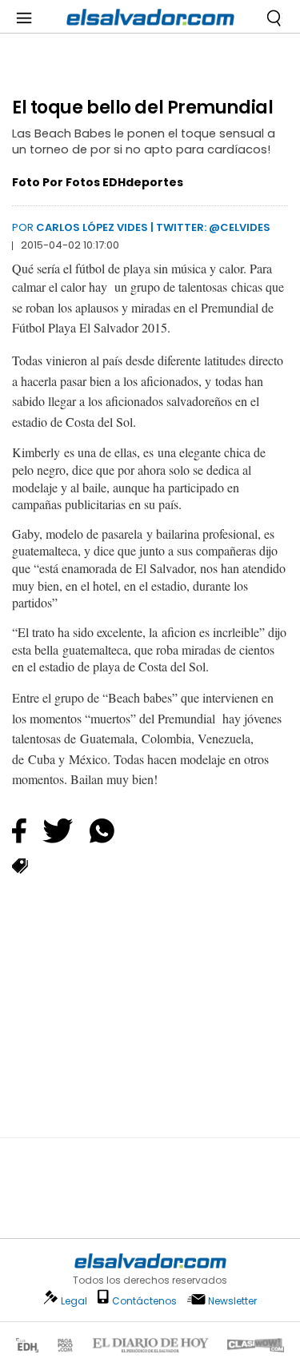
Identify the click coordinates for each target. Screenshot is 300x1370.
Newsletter (232, 1301)
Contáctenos (144, 1301)
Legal (74, 1301)
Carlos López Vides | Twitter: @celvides (153, 227)
